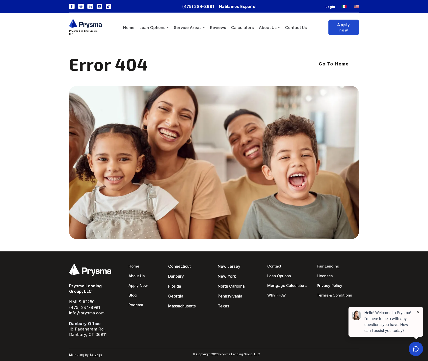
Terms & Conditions (334, 295)
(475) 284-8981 (84, 307)
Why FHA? (276, 295)
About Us (268, 27)
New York (227, 276)
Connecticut (179, 266)
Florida (174, 286)
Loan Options (152, 27)
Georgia (175, 296)
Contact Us (296, 27)
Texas (223, 305)
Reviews (218, 27)
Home (128, 27)
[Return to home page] (85, 23)
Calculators (242, 27)
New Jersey (229, 266)
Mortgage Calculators (287, 285)
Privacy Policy (329, 285)
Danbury (176, 276)
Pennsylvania (230, 296)
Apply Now (138, 285)
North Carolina (231, 286)
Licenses (325, 275)
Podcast (136, 304)
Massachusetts (182, 305)
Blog (133, 295)
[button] (72, 6)
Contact (274, 266)
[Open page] (344, 6)
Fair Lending (328, 266)
